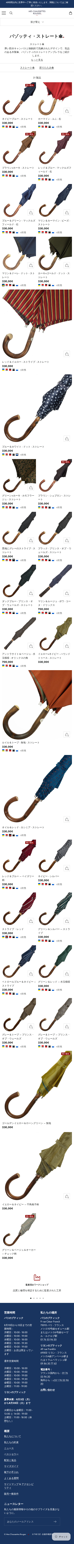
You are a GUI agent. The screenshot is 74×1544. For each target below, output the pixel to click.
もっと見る (37, 60)
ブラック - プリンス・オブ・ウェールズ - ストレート (54, 550)
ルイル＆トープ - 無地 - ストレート (21, 742)
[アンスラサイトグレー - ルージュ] (10, 127)
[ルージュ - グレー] (7, 127)
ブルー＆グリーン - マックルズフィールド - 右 (18, 222)
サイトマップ (11, 1484)
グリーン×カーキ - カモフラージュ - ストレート (18, 497)
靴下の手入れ (11, 1472)
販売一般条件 (11, 1493)
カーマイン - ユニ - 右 (49, 119)
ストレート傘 (27, 67)
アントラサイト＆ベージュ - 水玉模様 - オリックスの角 (18, 655)
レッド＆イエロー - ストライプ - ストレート (25, 362)
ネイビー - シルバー (48, 876)
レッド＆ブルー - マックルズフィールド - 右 (54, 169)
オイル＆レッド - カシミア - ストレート (23, 827)
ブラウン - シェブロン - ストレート (54, 497)
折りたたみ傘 (46, 67)
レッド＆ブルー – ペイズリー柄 (18, 878)
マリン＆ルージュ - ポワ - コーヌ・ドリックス (54, 603)
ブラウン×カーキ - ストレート (18, 167)
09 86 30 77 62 (48, 1363)
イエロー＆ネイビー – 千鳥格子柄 (20, 1204)
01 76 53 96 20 (48, 1339)
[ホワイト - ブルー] (17, 127)
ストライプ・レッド (13, 929)
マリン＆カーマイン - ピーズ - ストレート (54, 222)
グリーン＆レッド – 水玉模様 (54, 981)
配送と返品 (10, 1460)
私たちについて (12, 1436)
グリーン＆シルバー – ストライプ (54, 931)
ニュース (9, 1448)
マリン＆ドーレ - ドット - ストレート (18, 275)
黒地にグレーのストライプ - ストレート (18, 550)
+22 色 (21, 126)
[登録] (55, 1521)
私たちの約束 (11, 1442)
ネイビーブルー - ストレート (17, 119)
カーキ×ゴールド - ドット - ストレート (54, 275)
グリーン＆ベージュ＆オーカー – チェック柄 (19, 1251)
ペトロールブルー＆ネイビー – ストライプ (19, 983)
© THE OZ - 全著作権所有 (42, 1534)
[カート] (70, 13)
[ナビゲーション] (4, 13)
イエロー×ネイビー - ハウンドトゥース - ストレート (54, 655)
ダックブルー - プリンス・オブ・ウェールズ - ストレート (17, 603)
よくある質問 (11, 1478)
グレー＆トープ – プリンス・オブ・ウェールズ (18, 1036)
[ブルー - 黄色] (3, 127)
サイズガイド (11, 1466)
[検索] (11, 13)
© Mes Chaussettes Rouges (15, 1534)
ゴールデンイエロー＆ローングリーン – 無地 (26, 1123)
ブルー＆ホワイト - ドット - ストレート (23, 446)
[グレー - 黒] (13, 127)
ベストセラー (11, 1454)
